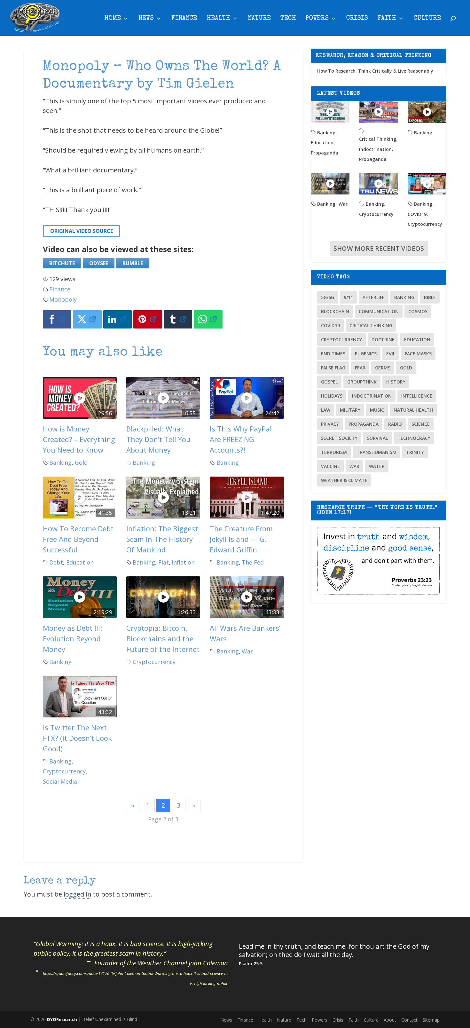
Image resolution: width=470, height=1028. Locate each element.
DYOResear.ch (62, 1019)
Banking (60, 462)
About (390, 1020)
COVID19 (417, 214)
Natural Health (413, 410)
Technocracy (413, 438)
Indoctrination (375, 149)
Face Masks (418, 354)
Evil (390, 354)
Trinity (415, 452)
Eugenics (366, 354)
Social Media (60, 781)
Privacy (330, 424)
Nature (259, 19)
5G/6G (327, 297)
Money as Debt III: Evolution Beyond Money (72, 638)
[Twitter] (87, 319)
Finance (184, 19)
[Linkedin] (117, 319)
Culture (427, 19)
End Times (333, 354)
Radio (395, 424)
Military (350, 410)
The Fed (253, 562)
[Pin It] (147, 319)
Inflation (183, 562)
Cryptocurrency (154, 662)
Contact (409, 1020)
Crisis (357, 19)
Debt (56, 562)
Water (377, 466)
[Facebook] (57, 319)
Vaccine (330, 466)
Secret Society (339, 438)
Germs (382, 368)
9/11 (348, 297)
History (395, 382)
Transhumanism (376, 452)
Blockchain (335, 311)
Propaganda (324, 153)
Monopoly (63, 299)
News (146, 19)
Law (325, 410)
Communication (379, 311)
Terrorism (334, 452)
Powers (317, 19)
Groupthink (362, 382)
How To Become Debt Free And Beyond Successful (78, 539)
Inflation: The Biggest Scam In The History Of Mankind (162, 539)
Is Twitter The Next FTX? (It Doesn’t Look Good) (77, 738)
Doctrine (383, 339)
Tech (288, 19)
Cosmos (417, 311)
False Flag (333, 368)
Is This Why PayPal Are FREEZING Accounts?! (241, 439)
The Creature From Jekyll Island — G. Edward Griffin (241, 539)
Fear (360, 368)
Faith (387, 19)
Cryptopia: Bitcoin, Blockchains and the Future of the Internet (163, 638)
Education (80, 562)
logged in (77, 894)
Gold (81, 462)
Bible (430, 297)
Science (420, 424)
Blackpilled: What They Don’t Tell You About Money (158, 439)
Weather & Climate (344, 480)
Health (218, 19)
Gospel (329, 382)
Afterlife (374, 297)
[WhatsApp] (208, 319)
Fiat (163, 562)
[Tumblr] (178, 319)
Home (112, 19)
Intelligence (416, 396)
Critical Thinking (377, 139)
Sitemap (431, 1020)
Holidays (331, 396)
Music (377, 410)
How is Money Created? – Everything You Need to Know (79, 439)
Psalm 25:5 (250, 964)
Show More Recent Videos (378, 248)
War (247, 651)
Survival (377, 438)
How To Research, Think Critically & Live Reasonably (375, 71)
